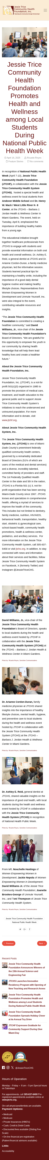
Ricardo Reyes (34, 158)
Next (41, 943)
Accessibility (8, 1151)
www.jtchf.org (9, 420)
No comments (36, 161)
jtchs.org (20, 548)
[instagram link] (8, 1068)
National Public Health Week (24, 922)
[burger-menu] (45, 10)
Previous (9, 943)
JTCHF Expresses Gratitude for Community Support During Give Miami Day (25, 1029)
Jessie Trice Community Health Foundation (24, 918)
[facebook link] (3, 1068)
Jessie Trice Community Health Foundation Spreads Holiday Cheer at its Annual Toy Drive (27, 1016)
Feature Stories (15, 161)
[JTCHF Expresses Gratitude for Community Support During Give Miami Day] (4, 1026)
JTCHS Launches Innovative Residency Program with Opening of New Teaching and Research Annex (27, 985)
